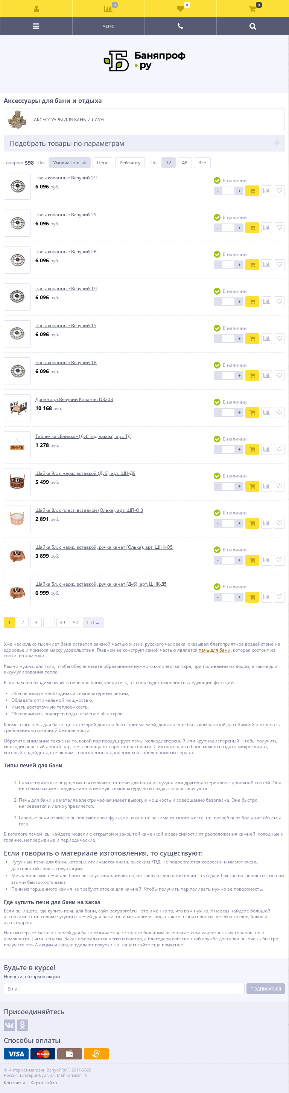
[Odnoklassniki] (22, 1025)
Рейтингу (130, 162)
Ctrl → (93, 622)
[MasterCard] (42, 1053)
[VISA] (16, 1053)
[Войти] (36, 8)
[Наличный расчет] (69, 1053)
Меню (108, 26)
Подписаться (266, 989)
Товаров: (13, 162)
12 (168, 162)
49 (62, 622)
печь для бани (215, 650)
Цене (103, 162)
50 (75, 622)
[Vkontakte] (9, 1025)
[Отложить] (279, 190)
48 (184, 162)
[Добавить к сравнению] (266, 190)
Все (202, 162)
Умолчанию (66, 162)
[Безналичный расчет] (96, 1053)
